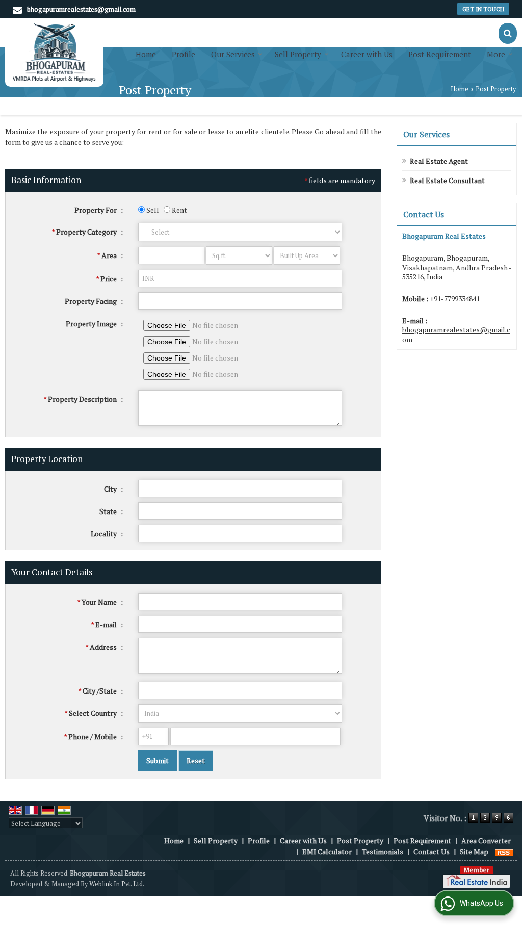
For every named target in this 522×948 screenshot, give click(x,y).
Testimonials (382, 851)
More (496, 54)
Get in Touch (483, 9)
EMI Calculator (327, 851)
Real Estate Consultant (447, 180)
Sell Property (298, 54)
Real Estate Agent (439, 161)
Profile (183, 54)
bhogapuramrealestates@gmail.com (81, 9)
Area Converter (486, 840)
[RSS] (504, 851)
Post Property (360, 840)
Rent (178, 210)
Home (146, 54)
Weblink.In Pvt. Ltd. (116, 884)
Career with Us (367, 54)
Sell (152, 210)
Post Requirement (439, 54)
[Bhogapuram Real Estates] (54, 52)
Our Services (233, 54)
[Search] (508, 33)
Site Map (474, 851)
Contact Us (431, 851)
